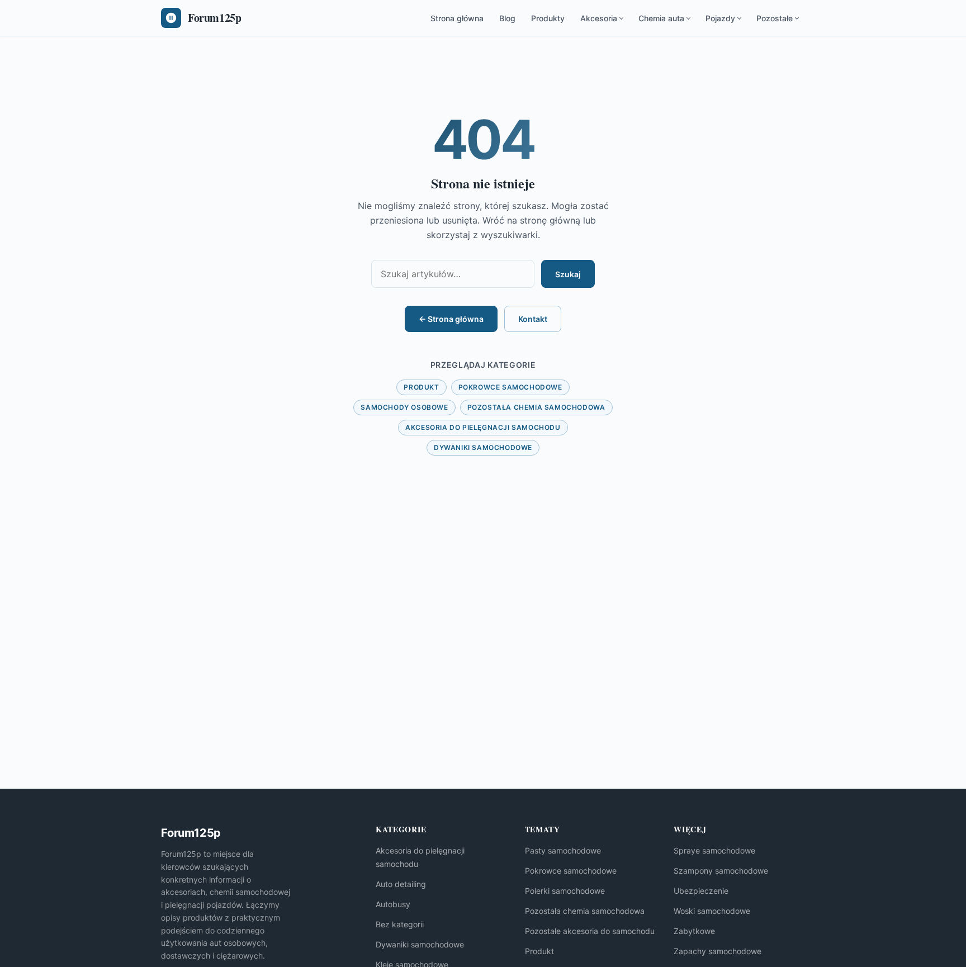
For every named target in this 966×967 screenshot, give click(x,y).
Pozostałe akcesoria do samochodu (590, 931)
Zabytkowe (694, 931)
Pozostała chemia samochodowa (536, 407)
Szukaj (568, 274)
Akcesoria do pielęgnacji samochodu (482, 427)
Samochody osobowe (404, 407)
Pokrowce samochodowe (510, 387)
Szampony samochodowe (721, 870)
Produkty (548, 18)
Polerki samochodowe (565, 890)
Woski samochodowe (712, 911)
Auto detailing (401, 884)
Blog (507, 18)
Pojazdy (720, 18)
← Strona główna (451, 319)
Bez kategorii (400, 924)
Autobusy (393, 904)
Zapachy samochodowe (717, 951)
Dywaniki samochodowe (483, 447)
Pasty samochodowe (563, 850)
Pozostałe (774, 18)
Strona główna (457, 18)
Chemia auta (661, 18)
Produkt (421, 387)
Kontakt (532, 319)
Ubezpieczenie (701, 890)
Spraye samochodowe (714, 850)
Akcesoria (598, 18)
